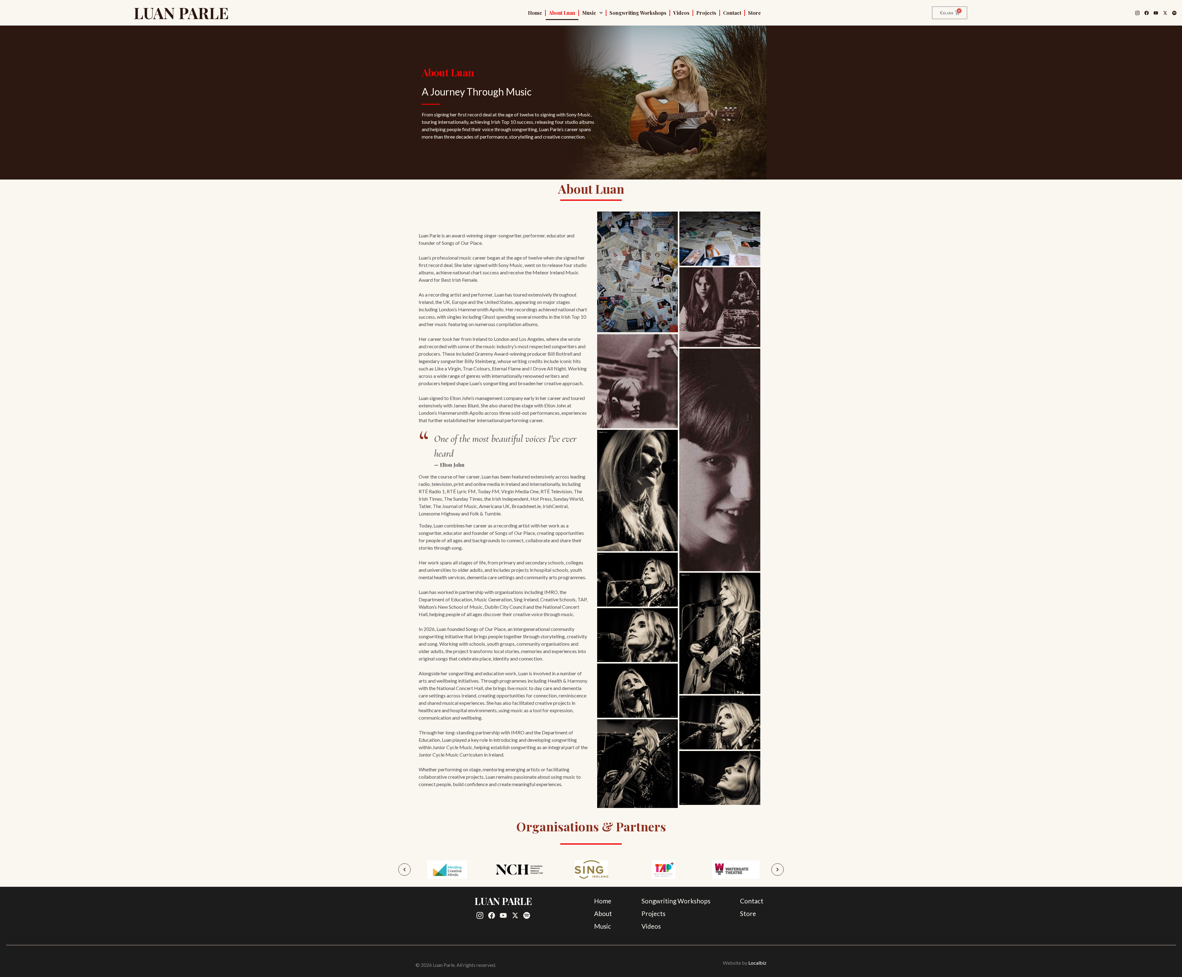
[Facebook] (1146, 13)
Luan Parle (181, 12)
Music (589, 13)
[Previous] (404, 869)
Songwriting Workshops (637, 13)
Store (754, 13)
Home (535, 13)
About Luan (562, 13)
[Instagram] (1137, 13)
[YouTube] (1156, 13)
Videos (681, 13)
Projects (706, 13)
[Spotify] (1174, 13)
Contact (732, 13)
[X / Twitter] (1165, 13)
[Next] (777, 869)
